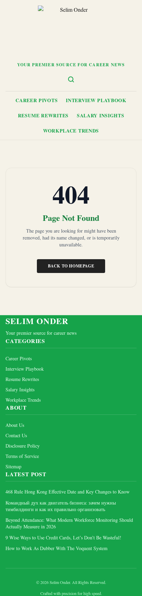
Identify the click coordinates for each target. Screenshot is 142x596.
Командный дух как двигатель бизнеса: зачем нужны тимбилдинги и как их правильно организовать (61, 505)
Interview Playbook (96, 100)
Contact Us (16, 435)
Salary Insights (100, 115)
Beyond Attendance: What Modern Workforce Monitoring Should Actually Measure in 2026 (69, 523)
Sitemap (13, 466)
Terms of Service (22, 456)
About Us (15, 425)
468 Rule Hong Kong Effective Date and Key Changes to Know (68, 491)
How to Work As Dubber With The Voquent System (57, 548)
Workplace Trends (71, 130)
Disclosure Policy (23, 445)
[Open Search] (71, 79)
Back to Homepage (71, 266)
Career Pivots (37, 100)
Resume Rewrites (43, 115)
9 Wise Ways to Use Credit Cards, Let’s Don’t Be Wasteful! (63, 537)
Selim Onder (37, 320)
